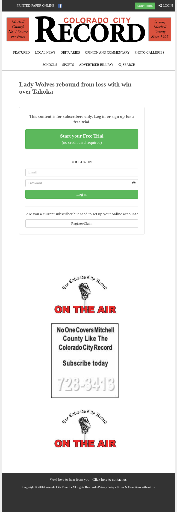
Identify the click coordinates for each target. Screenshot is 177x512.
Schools (49, 64)
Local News (45, 52)
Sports (68, 64)
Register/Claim (81, 223)
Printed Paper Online (35, 5)
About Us (149, 487)
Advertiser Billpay (96, 64)
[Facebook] (60, 5)
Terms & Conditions (129, 487)
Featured (21, 52)
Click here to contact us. (109, 479)
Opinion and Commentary (107, 52)
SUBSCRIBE (145, 6)
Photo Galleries (149, 52)
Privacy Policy (106, 487)
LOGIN (167, 5)
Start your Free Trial (81, 139)
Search (128, 64)
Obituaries (70, 52)
